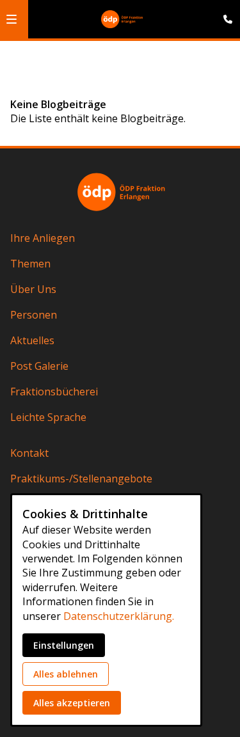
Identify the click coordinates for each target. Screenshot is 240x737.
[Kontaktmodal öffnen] (224, 15)
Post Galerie (39, 366)
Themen (30, 264)
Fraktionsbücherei (54, 391)
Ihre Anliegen (42, 238)
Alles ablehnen (65, 674)
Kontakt (29, 453)
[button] (11, 19)
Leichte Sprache (48, 417)
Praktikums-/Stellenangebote (81, 479)
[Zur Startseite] (121, 19)
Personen (33, 315)
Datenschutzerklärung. (118, 616)
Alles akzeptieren (71, 703)
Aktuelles (32, 340)
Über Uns (33, 289)
